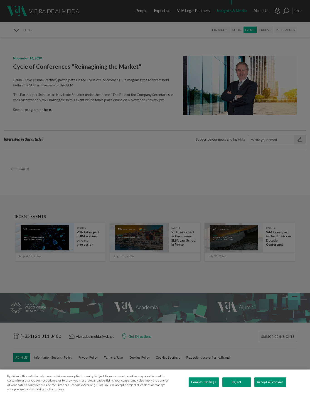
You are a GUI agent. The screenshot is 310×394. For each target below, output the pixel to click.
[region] (155, 382)
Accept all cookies (270, 382)
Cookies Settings (203, 382)
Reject (236, 382)
